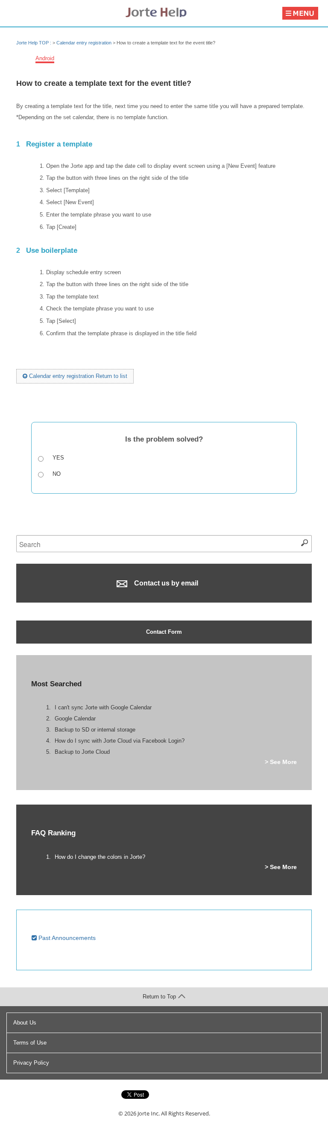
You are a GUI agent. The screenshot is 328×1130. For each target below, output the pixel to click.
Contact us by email (165, 583)
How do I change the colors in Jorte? (100, 857)
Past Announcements (66, 937)
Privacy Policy (31, 1063)
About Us (24, 1022)
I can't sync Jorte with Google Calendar (103, 707)
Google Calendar (75, 718)
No (57, 474)
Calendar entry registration (83, 42)
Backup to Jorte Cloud (82, 752)
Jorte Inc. (149, 1113)
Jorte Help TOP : (34, 42)
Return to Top (159, 996)
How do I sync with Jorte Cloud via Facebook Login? (119, 741)
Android (44, 58)
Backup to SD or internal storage (95, 729)
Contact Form (164, 632)
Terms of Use (30, 1042)
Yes (58, 457)
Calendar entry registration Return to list (77, 376)
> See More (281, 761)
